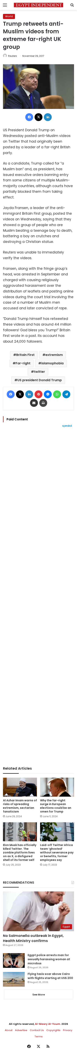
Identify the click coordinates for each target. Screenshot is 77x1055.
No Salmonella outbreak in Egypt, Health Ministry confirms (33, 938)
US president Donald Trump (39, 380)
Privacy (67, 1030)
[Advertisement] (38, 597)
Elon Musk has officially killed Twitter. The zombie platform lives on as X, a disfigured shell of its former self (19, 852)
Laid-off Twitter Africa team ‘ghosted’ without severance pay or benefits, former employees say (56, 852)
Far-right (23, 363)
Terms (39, 1036)
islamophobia (52, 363)
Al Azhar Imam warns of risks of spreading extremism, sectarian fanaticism (20, 805)
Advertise (21, 1030)
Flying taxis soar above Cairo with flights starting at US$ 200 (50, 976)
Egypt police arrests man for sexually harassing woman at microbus (49, 959)
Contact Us (37, 1030)
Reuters (12, 56)
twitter (39, 371)
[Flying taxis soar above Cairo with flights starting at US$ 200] (14, 979)
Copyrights (53, 1030)
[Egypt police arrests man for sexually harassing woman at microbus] (14, 960)
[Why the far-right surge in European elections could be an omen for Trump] (57, 787)
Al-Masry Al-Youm (47, 1024)
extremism (54, 355)
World (9, 16)
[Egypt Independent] (38, 5)
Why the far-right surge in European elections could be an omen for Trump (55, 805)
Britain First (25, 355)
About (8, 1030)
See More (38, 994)
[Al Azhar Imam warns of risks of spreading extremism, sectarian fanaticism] (20, 787)
